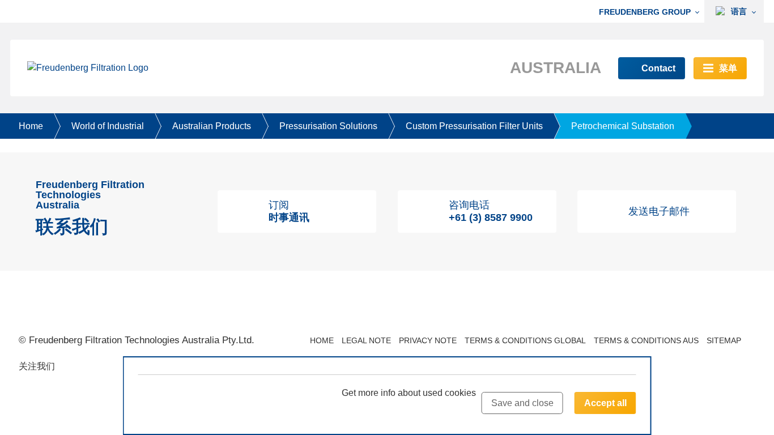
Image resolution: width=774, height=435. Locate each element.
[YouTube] (72, 368)
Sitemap (724, 340)
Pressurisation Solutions (328, 126)
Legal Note (366, 340)
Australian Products (211, 126)
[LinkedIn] (92, 368)
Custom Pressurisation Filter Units (474, 126)
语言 (738, 11)
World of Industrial (107, 126)
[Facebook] (113, 368)
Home (31, 126)
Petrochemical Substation (622, 126)
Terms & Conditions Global (525, 340)
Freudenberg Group (645, 11)
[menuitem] (651, 12)
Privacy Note (428, 340)
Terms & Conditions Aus (646, 340)
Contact (658, 68)
